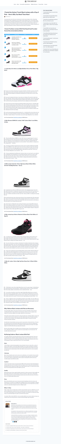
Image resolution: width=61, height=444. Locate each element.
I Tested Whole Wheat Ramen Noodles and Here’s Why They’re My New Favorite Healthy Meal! (50, 34)
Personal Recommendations (25, 4)
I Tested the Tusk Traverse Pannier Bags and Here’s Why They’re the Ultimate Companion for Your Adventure (50, 50)
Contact (45, 4)
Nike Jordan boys (9, 214)
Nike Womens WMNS (10, 120)
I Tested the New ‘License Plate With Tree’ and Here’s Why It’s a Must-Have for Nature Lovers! (50, 24)
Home (15, 4)
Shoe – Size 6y (18, 165)
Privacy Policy (40, 4)
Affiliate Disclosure (34, 4)
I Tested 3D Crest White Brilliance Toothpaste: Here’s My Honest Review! (16, 430)
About (18, 4)
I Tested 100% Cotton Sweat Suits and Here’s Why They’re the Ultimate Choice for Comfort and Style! (50, 29)
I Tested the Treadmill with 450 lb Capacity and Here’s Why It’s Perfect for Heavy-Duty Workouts (19, 425)
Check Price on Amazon (33, 38)
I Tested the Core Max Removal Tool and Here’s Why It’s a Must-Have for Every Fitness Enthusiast (20, 428)
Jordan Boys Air (9, 68)
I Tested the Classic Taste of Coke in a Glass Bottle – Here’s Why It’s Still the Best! (17, 427)
